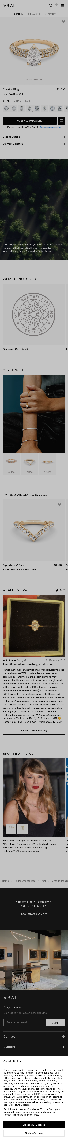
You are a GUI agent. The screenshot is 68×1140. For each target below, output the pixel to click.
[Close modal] (34, 570)
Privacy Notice (11, 1114)
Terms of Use (31, 1114)
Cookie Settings (34, 1133)
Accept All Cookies (34, 1124)
